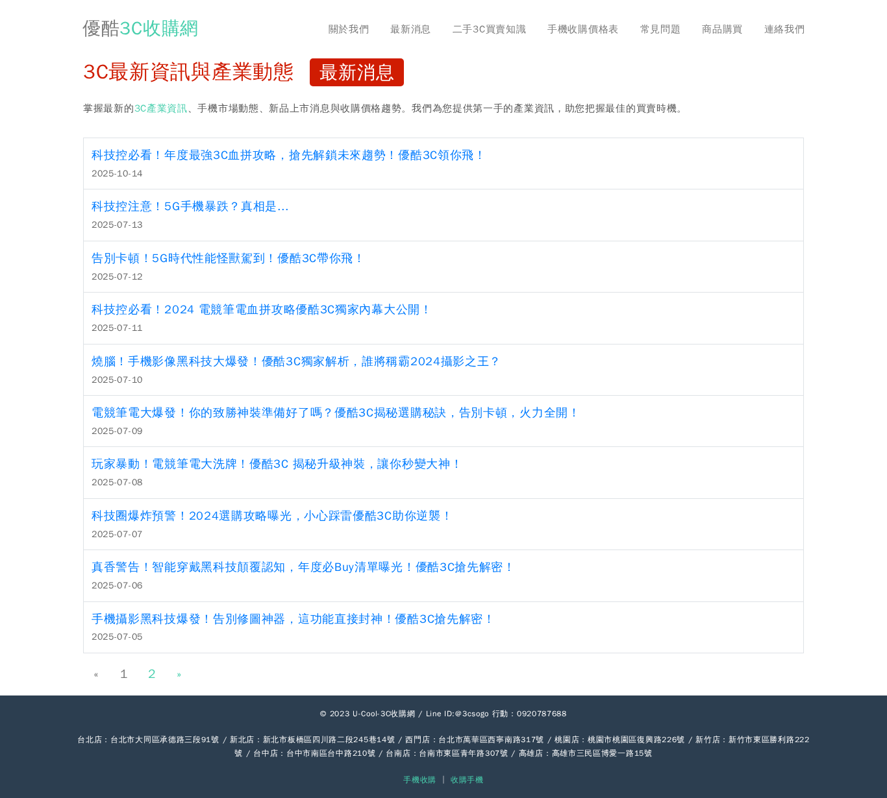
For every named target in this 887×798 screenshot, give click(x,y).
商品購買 (722, 29)
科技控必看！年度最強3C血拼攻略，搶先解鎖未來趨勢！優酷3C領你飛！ (289, 155)
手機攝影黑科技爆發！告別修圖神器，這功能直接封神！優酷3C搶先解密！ (293, 619)
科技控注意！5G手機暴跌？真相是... (190, 206)
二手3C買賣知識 (490, 29)
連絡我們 (784, 29)
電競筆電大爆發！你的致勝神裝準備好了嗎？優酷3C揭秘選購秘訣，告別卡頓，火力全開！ (336, 412)
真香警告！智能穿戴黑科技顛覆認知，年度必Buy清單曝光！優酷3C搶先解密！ (304, 567)
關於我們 (349, 29)
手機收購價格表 (583, 29)
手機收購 (419, 780)
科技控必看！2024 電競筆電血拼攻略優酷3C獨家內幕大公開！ (262, 309)
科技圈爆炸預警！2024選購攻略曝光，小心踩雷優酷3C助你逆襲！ (272, 516)
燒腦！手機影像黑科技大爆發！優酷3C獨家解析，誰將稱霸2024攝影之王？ (296, 361)
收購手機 (467, 780)
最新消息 (410, 29)
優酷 (140, 28)
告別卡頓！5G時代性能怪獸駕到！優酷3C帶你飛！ (229, 258)
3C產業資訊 (161, 108)
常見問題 (660, 29)
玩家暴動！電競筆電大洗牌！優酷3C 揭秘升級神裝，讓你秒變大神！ (277, 464)
